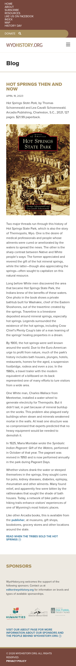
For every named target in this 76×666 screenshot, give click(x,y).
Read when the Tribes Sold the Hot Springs (32, 538)
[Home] (29, 45)
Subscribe (12, 10)
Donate (10, 33)
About (9, 7)
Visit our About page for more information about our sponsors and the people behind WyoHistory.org (35, 633)
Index (8, 19)
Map (7, 22)
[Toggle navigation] (68, 45)
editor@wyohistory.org (20, 590)
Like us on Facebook (19, 16)
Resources (12, 13)
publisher (18, 520)
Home (8, 3)
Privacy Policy (16, 661)
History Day (13, 25)
